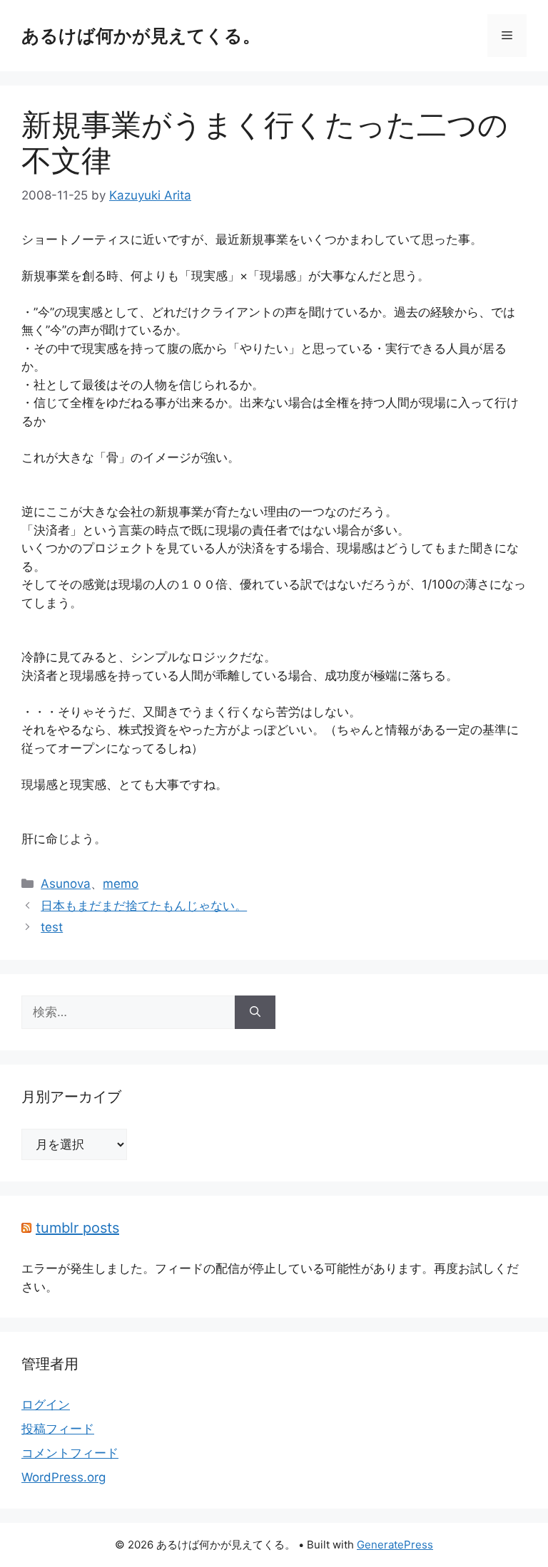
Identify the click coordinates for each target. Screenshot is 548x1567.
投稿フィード (57, 1429)
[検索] (255, 1012)
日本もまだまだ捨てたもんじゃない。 (144, 906)
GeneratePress (395, 1544)
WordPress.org (63, 1477)
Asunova (66, 883)
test (52, 927)
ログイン (45, 1404)
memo (120, 883)
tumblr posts (77, 1227)
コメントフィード (69, 1453)
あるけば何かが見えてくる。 (140, 35)
